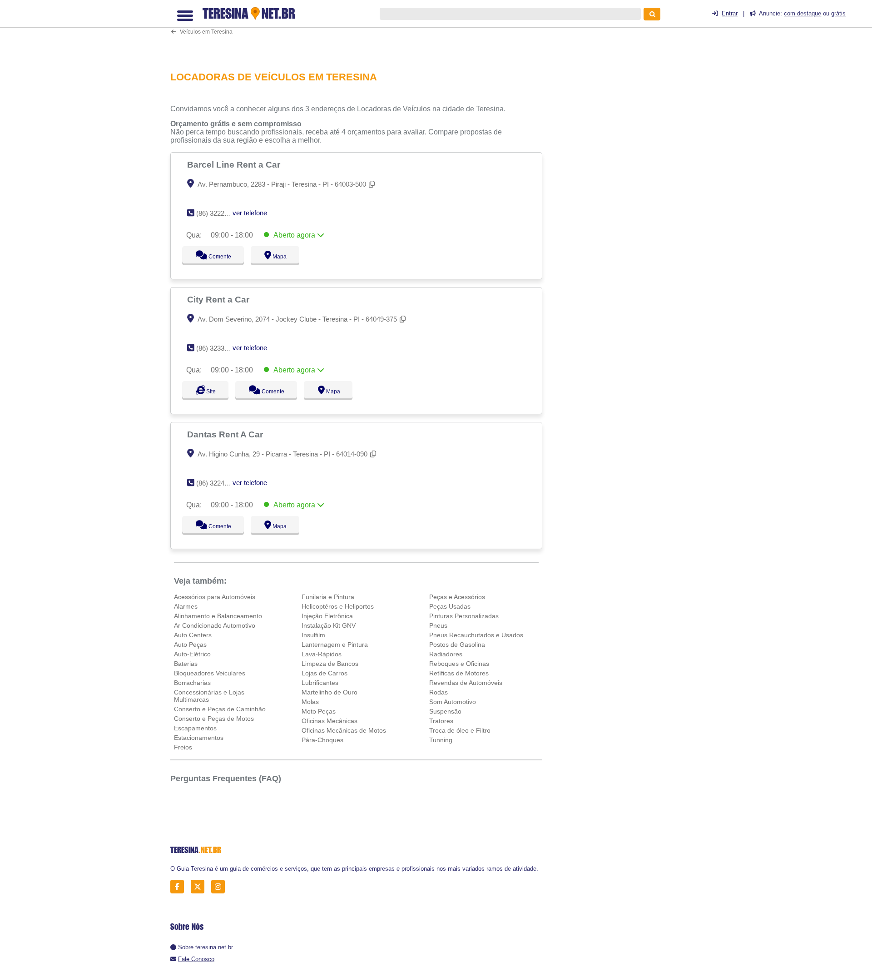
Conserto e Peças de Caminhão (220, 709)
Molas (310, 701)
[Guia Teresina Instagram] (220, 886)
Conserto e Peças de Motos (214, 718)
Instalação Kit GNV (329, 625)
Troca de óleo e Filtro (459, 730)
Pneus (438, 625)
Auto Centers (193, 635)
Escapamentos (195, 728)
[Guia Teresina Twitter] (200, 886)
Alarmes (186, 606)
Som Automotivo (452, 701)
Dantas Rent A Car (226, 434)
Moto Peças (319, 711)
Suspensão (445, 711)
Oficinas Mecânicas (329, 720)
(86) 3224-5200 (218, 483)
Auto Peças (190, 644)
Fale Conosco (196, 959)
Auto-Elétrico (192, 654)
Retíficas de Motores (459, 673)
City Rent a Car (219, 299)
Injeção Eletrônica (327, 616)
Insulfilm (313, 635)
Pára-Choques (322, 740)
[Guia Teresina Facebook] (179, 886)
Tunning (440, 740)
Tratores (441, 720)
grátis (838, 13)
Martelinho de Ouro (329, 692)
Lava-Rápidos (322, 654)
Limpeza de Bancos (330, 663)
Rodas (438, 692)
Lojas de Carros (324, 673)
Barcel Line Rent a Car (234, 164)
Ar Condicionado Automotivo (214, 625)
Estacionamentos (198, 737)
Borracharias (192, 682)
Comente (214, 256)
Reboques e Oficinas (459, 663)
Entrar (730, 13)
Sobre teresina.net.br (205, 947)
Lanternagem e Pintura (335, 644)
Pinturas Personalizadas (464, 616)
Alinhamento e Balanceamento (218, 616)
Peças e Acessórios (457, 596)
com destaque (802, 13)
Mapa (277, 256)
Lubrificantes (320, 682)
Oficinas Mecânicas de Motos (344, 730)
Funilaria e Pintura (328, 596)
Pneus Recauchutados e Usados (476, 635)
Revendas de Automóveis (465, 682)
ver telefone (250, 213)
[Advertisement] (361, 30)
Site (209, 391)
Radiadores (445, 654)
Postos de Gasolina (457, 644)
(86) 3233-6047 (218, 348)
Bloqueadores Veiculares (209, 673)
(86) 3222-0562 (218, 213)
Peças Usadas (450, 606)
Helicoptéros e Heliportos (338, 606)
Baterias (186, 663)
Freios (183, 747)
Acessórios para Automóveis (214, 596)
